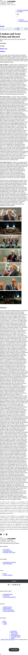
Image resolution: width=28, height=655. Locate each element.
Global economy (7, 608)
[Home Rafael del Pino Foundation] (8, 5)
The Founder (6, 549)
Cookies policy (14, 634)
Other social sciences (8, 609)
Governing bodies (7, 551)
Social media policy (15, 635)
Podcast (5, 622)
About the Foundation (22, 10)
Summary (2, 51)
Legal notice (14, 631)
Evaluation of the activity (9, 552)
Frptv (4, 621)
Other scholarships (7, 563)
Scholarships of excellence (9, 562)
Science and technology (9, 611)
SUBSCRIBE (14, 649)
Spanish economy (7, 607)
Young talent (6, 595)
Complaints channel (15, 636)
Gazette (5, 623)
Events (2, 26)
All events (21, 19)
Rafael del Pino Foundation (7, 639)
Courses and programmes (9, 597)
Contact (13, 638)
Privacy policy (14, 632)
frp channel (20, 11)
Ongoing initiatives (23, 21)
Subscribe (14, 581)
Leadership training (8, 594)
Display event (3, 48)
